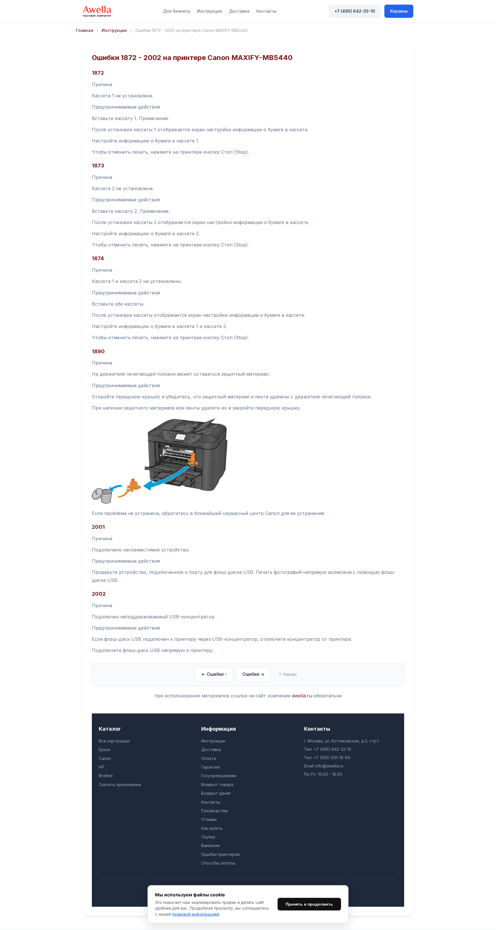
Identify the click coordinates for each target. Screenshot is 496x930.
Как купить (212, 828)
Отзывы (209, 819)
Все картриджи (114, 740)
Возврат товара (217, 784)
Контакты (266, 11)
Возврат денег (216, 793)
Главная (84, 30)
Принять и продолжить (309, 904)
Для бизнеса (176, 11)
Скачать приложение (120, 784)
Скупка (208, 836)
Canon (105, 758)
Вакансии (210, 845)
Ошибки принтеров (220, 854)
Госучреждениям (218, 775)
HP (101, 767)
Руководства (214, 810)
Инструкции (209, 11)
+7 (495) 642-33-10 (354, 11)
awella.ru (302, 696)
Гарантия (210, 767)
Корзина (399, 11)
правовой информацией (195, 914)
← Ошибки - (214, 674)
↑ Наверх (287, 674)
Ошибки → (253, 674)
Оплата (208, 758)
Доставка (239, 11)
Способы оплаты (218, 862)
